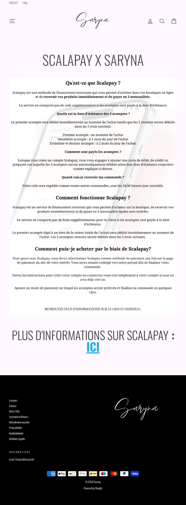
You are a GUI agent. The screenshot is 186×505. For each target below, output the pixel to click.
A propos (13, 400)
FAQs (25, 3)
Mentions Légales (17, 439)
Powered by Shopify (93, 488)
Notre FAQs (14, 411)
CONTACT (13, 3)
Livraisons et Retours (18, 417)
